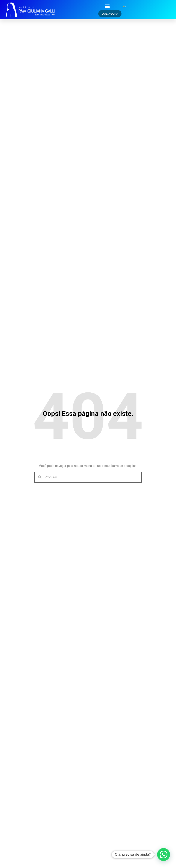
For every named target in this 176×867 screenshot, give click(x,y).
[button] (107, 6)
